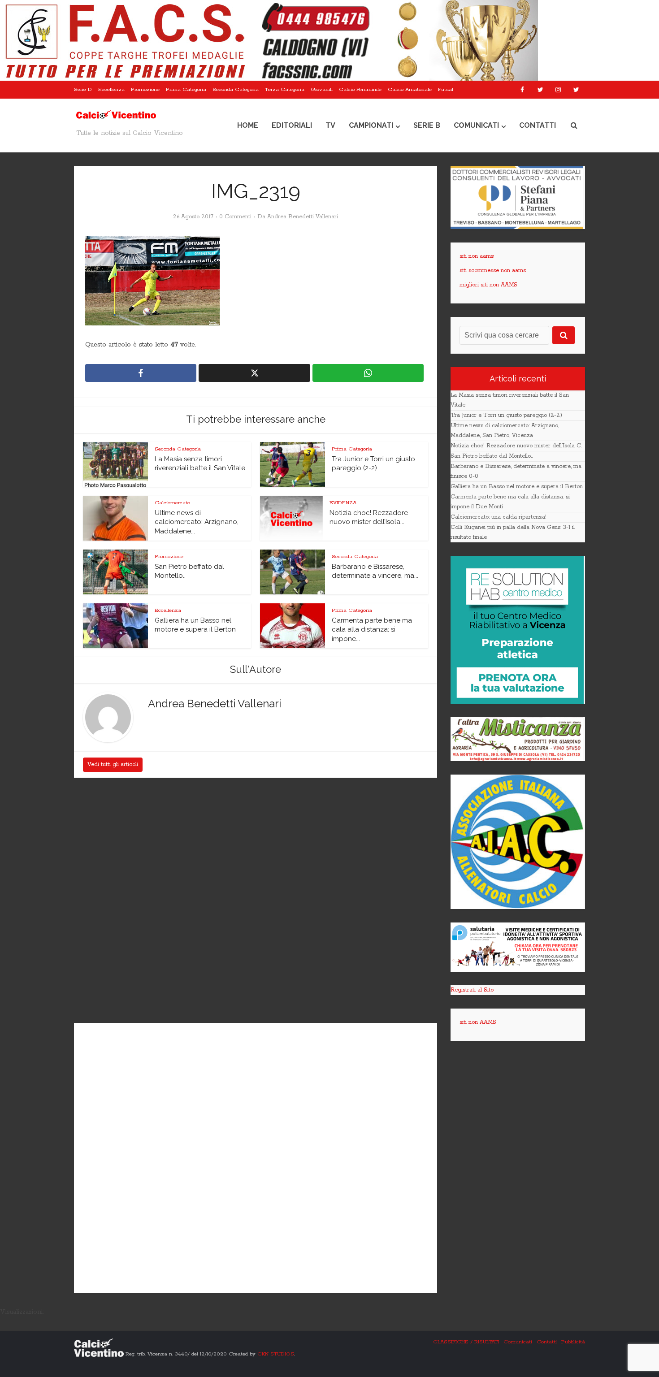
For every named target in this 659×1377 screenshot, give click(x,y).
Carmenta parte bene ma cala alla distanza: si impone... (372, 629)
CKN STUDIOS (275, 1353)
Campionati (371, 125)
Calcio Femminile (360, 89)
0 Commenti (235, 216)
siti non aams (477, 256)
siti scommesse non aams (493, 270)
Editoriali (292, 125)
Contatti (537, 125)
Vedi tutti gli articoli (112, 764)
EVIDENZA (343, 502)
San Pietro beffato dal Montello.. (492, 456)
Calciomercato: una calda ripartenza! (498, 517)
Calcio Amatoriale (410, 89)
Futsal (445, 89)
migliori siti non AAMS (488, 284)
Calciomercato (172, 502)
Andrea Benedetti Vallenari (302, 216)
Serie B (426, 125)
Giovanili (322, 89)
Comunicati (476, 125)
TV (330, 125)
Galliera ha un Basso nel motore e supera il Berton (517, 486)
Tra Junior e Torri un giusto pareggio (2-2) (506, 415)
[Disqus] (255, 901)
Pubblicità (573, 1341)
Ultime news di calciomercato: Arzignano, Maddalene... (196, 522)
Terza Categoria (284, 89)
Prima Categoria (186, 89)
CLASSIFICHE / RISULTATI (466, 1341)
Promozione (145, 89)
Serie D (83, 89)
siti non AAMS (478, 1022)
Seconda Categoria (235, 89)
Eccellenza (111, 89)
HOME (247, 125)
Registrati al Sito (472, 990)
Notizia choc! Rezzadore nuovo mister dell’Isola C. (516, 445)
